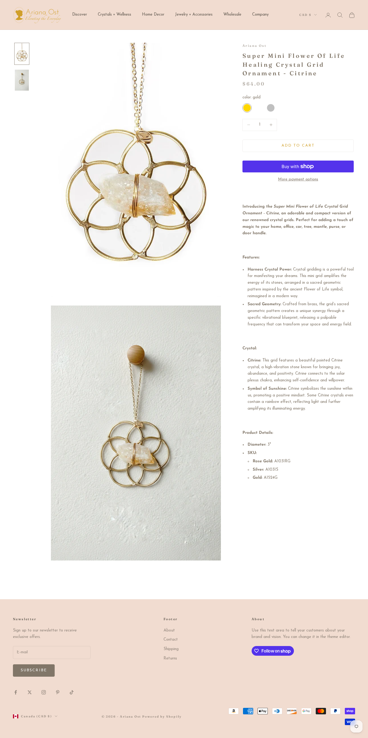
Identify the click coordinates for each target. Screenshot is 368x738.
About (169, 631)
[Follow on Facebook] (15, 692)
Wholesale (232, 15)
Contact (171, 640)
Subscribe (34, 670)
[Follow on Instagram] (43, 692)
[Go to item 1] (21, 54)
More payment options (298, 180)
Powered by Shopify (162, 716)
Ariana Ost (254, 46)
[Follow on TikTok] (71, 692)
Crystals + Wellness (114, 15)
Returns (170, 659)
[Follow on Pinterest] (57, 692)
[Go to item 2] (21, 80)
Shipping (171, 649)
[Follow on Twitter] (29, 692)
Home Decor (153, 15)
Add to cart (298, 146)
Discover (79, 15)
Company (260, 15)
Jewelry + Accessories (194, 15)
